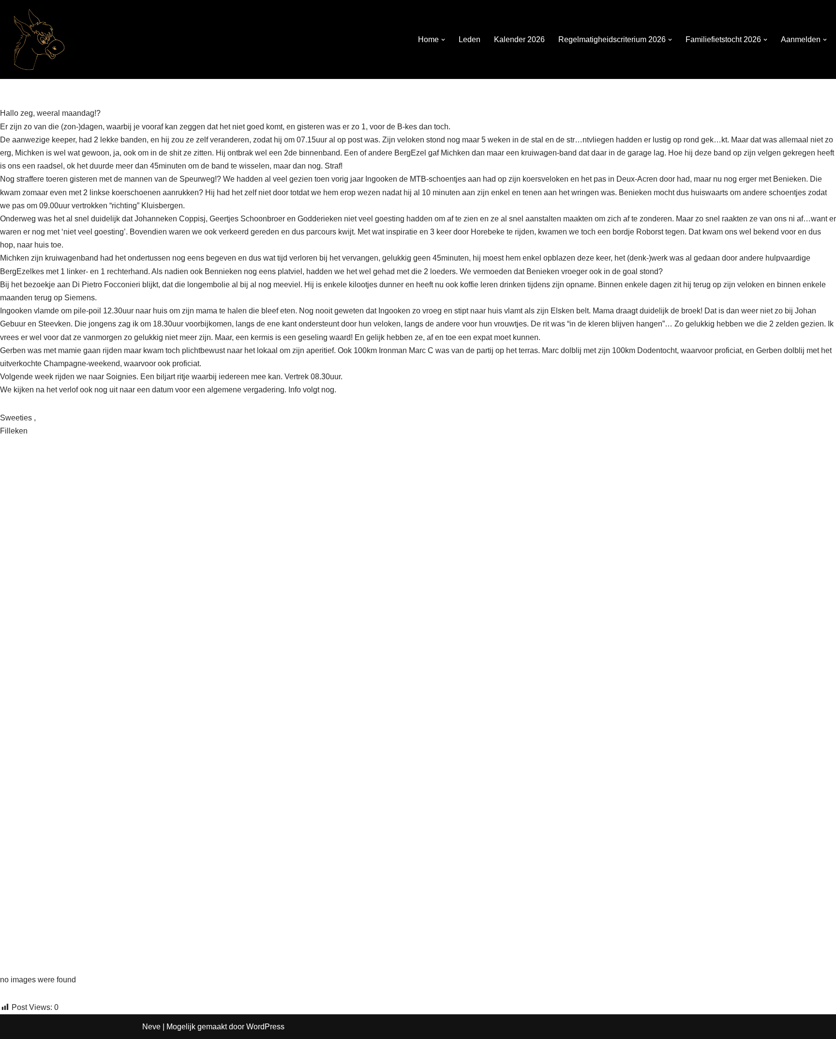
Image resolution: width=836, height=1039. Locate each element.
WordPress (265, 1027)
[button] (443, 40)
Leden (469, 39)
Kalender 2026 (519, 39)
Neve (151, 1027)
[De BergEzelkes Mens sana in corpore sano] (36, 39)
